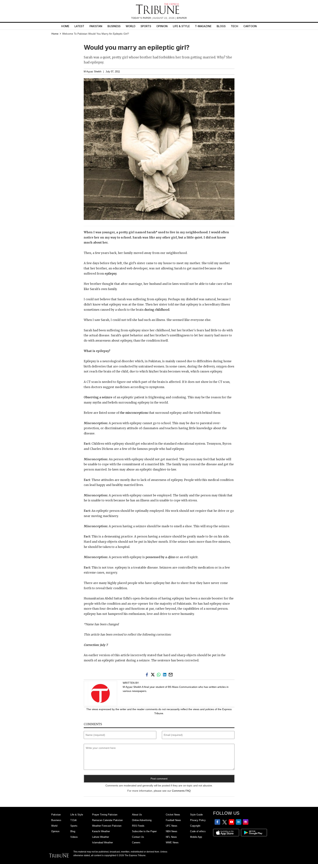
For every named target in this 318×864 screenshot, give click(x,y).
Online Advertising (141, 820)
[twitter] (153, 674)
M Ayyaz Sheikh (92, 71)
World (130, 26)
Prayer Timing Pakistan (104, 814)
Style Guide (196, 814)
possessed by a (160, 557)
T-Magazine (203, 26)
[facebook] (148, 674)
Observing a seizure (98, 397)
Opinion (162, 26)
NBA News (171, 831)
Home (65, 26)
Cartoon (250, 26)
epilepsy (110, 273)
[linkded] (165, 674)
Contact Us (138, 837)
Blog (72, 831)
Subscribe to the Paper (144, 831)
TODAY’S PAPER (141, 18)
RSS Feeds (138, 825)
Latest (79, 26)
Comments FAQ (181, 790)
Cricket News (173, 814)
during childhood (156, 309)
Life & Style (181, 26)
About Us (137, 814)
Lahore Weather (100, 837)
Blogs (221, 26)
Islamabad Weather (102, 842)
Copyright (195, 825)
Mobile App (196, 837)
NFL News (171, 837)
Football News (173, 820)
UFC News (171, 825)
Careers (136, 842)
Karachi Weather (101, 831)
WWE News (172, 842)
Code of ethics (198, 831)
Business (113, 26)
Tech (234, 26)
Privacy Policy (198, 820)
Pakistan (95, 26)
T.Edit (73, 820)
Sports (146, 26)
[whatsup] (159, 674)
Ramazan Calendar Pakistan (107, 820)
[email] (171, 674)
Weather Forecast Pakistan (106, 825)
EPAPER (182, 18)
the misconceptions (134, 413)
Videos (74, 837)
